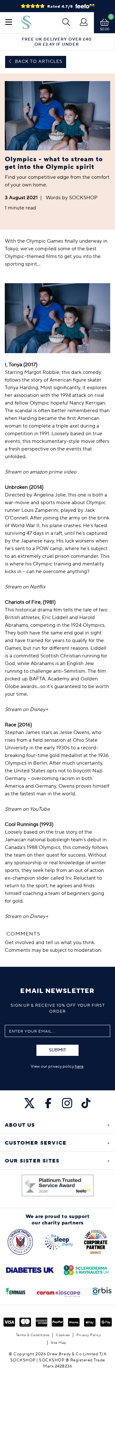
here (79, 1066)
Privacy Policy (88, 1335)
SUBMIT (57, 1050)
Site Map (58, 1342)
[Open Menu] (8, 22)
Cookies (63, 1335)
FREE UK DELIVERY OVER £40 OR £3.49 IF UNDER (57, 42)
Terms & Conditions (33, 1335)
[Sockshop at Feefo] (58, 1185)
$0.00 (104, 29)
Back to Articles (38, 61)
